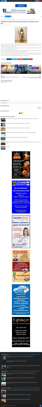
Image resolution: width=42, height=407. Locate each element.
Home (2, 16)
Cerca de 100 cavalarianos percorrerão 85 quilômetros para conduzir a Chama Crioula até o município (22, 382)
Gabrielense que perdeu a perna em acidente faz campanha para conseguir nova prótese (20, 356)
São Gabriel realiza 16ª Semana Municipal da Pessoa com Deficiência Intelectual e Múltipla (21, 132)
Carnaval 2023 (13, 19)
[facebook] (35, 1)
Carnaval (8, 19)
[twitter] (37, 1)
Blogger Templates (4, 405)
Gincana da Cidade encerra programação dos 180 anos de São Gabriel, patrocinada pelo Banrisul (21, 373)
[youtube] (40, 1)
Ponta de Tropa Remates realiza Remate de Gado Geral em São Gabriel (18, 399)
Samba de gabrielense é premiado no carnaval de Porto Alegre (7, 71)
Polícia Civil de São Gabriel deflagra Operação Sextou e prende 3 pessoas (18, 123)
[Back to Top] (40, 405)
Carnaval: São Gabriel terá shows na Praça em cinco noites (34, 71)
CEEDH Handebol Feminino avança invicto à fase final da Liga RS (17, 137)
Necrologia (8, 146)
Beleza (5, 19)
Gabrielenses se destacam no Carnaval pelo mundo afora (20, 71)
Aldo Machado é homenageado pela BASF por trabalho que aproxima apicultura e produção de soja (22, 118)
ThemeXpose (13, 405)
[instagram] (38, 1)
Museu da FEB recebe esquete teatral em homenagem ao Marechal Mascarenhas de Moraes (20, 377)
